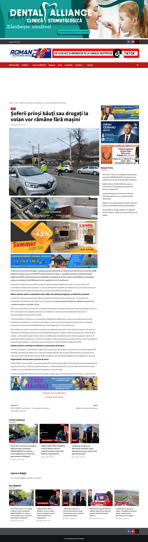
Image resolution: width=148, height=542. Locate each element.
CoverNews (69, 538)
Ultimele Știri (14, 65)
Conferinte (69, 65)
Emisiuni (78, 65)
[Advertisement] (74, 84)
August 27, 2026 (95, 518)
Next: (87, 406)
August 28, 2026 (16, 459)
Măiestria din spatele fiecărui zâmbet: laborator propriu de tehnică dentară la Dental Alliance (119, 204)
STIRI (13, 109)
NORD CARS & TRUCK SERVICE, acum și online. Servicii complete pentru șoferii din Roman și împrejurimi (53, 450)
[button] (137, 65)
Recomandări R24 (39, 65)
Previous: (30, 408)
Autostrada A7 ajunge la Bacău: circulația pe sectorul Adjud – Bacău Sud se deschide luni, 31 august (119, 212)
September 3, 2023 (17, 125)
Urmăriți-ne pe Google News (54, 393)
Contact (90, 65)
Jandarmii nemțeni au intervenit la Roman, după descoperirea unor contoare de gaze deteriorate (84, 450)
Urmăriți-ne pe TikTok (54, 397)
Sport (60, 65)
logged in (23, 478)
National (52, 65)
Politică (25, 65)
